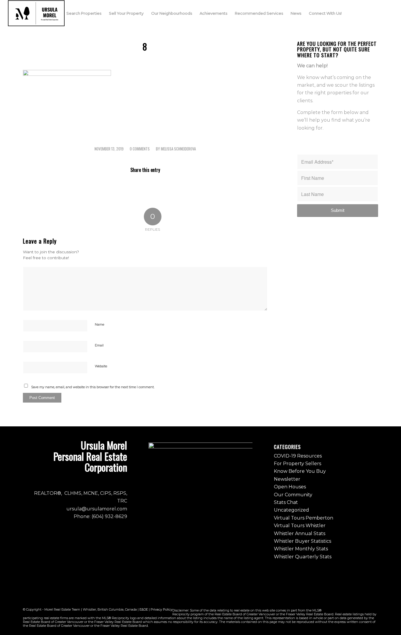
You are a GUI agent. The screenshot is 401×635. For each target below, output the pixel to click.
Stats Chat (286, 502)
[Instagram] (371, 13)
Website (101, 366)
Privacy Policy (161, 609)
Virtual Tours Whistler (300, 525)
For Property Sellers (297, 463)
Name (99, 324)
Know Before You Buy (300, 471)
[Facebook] (362, 13)
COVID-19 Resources (298, 456)
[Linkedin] (388, 13)
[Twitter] (379, 13)
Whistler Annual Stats (299, 533)
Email (99, 345)
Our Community (293, 494)
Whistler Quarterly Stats (302, 556)
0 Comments (140, 149)
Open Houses (290, 487)
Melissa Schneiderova (178, 149)
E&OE (143, 609)
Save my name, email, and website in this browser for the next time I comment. (92, 387)
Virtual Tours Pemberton (303, 518)
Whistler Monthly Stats (301, 549)
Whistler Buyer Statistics (302, 541)
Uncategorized (291, 510)
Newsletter (287, 479)
